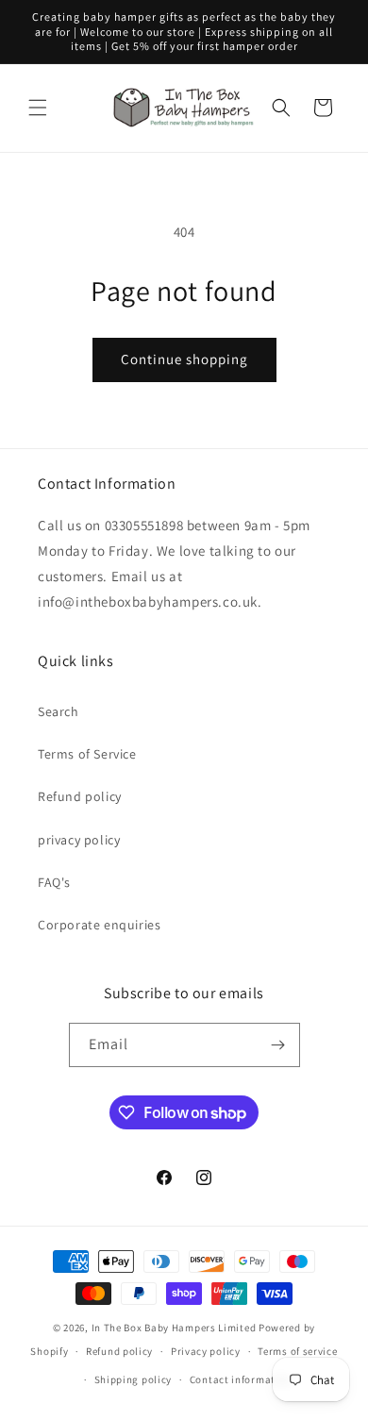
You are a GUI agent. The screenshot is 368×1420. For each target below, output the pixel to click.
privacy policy (79, 839)
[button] (38, 107)
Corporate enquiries (99, 924)
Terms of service (297, 1351)
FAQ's (54, 882)
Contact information (241, 1379)
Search (58, 711)
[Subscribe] (278, 1045)
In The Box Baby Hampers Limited (174, 1327)
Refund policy (80, 796)
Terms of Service (87, 753)
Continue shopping (184, 359)
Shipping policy (133, 1379)
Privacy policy (206, 1351)
